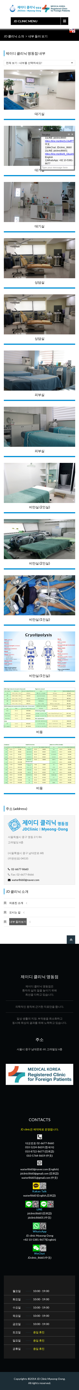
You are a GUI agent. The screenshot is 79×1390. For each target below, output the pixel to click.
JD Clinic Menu (25, 21)
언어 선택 (72, 31)
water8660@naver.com (25, 879)
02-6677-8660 (19, 869)
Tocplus (46, 134)
